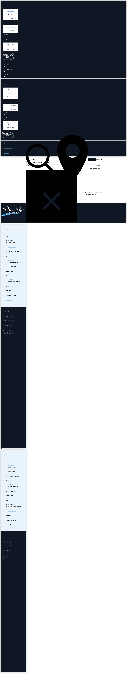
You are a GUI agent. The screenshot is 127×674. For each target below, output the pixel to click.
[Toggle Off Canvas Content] (2, 2)
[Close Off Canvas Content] (2, 224)
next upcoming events (90, 194)
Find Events (92, 159)
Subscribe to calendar (95, 168)
